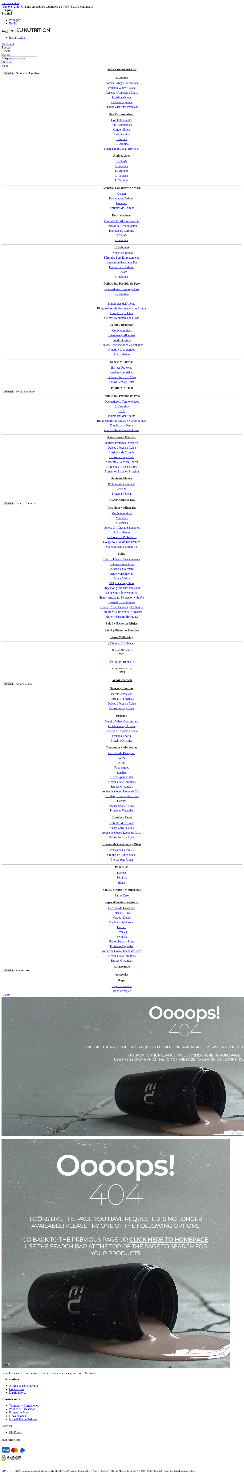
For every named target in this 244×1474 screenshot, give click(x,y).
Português (15, 20)
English (13, 23)
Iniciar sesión (17, 37)
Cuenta (6, 995)
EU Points (15, 1432)
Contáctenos (16, 1389)
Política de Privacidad (22, 1409)
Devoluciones (17, 1415)
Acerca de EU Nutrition (23, 1385)
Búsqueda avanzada (14, 58)
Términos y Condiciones (24, 1405)
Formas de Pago (19, 1412)
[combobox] (19, 55)
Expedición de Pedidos (23, 1419)
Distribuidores (17, 1392)
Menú (5, 65)
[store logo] (34, 31)
